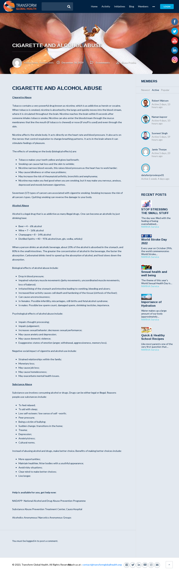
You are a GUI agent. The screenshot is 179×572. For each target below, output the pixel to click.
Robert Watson (160, 100)
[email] (157, 564)
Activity (106, 6)
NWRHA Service (150, 226)
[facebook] (126, 564)
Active (155, 89)
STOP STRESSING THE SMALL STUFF (155, 211)
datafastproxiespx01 (152, 175)
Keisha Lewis (31, 62)
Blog (131, 6)
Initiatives (119, 6)
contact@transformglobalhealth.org (102, 564)
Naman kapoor (159, 116)
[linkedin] (139, 564)
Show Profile (129, 62)
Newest (145, 89)
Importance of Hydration (151, 303)
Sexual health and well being (154, 273)
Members (143, 6)
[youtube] (145, 564)
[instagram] (151, 564)
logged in (31, 540)
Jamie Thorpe (159, 149)
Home (94, 6)
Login (167, 6)
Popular (165, 89)
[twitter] (132, 564)
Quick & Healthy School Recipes (153, 337)
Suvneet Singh (160, 133)
